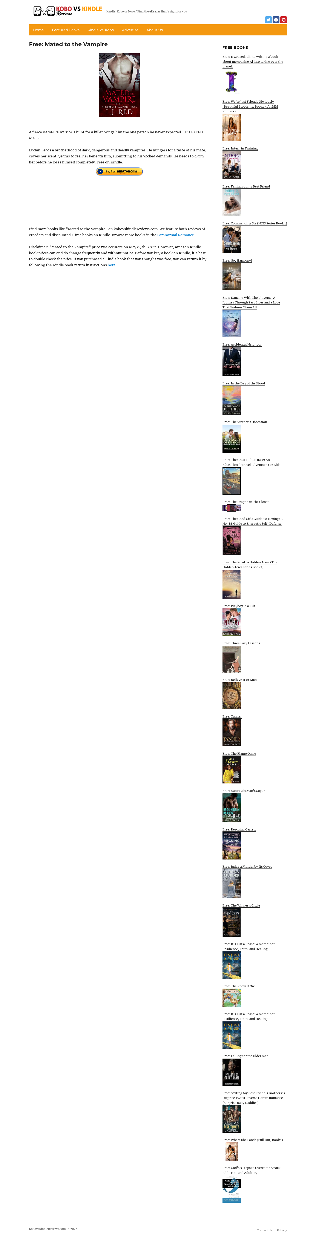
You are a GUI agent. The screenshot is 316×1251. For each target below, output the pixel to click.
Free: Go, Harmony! (237, 260)
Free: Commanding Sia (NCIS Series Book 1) (254, 223)
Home (38, 30)
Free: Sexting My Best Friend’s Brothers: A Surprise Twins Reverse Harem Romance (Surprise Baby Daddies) (254, 1098)
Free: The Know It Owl (239, 986)
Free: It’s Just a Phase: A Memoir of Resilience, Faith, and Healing (248, 946)
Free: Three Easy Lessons (241, 643)
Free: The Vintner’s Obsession (244, 422)
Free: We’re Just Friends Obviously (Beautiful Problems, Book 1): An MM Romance (250, 106)
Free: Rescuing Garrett (239, 829)
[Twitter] (268, 19)
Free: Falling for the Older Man (245, 1056)
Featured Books (66, 30)
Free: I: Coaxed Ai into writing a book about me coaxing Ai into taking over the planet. (252, 61)
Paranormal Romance (175, 235)
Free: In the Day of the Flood (243, 383)
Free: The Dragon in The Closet (245, 502)
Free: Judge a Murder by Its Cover (247, 867)
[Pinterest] (283, 19)
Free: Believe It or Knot (239, 680)
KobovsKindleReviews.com (47, 1229)
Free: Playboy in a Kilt (238, 606)
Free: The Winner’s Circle (241, 905)
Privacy (282, 1230)
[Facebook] (276, 19)
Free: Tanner (232, 716)
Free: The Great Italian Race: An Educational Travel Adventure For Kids (251, 462)
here (111, 265)
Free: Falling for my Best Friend (246, 186)
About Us (155, 30)
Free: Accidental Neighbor (242, 344)
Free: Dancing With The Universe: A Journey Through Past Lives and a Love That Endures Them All (251, 302)
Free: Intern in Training (240, 148)
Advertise (130, 30)
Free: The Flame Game (239, 754)
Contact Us (264, 1230)
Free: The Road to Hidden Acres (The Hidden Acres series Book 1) (249, 564)
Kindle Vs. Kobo (101, 30)
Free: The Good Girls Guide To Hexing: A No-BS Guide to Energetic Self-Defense (252, 521)
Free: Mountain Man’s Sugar (243, 791)
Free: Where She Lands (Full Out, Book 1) (252, 1140)
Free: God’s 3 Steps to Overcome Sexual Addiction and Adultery (251, 1170)
